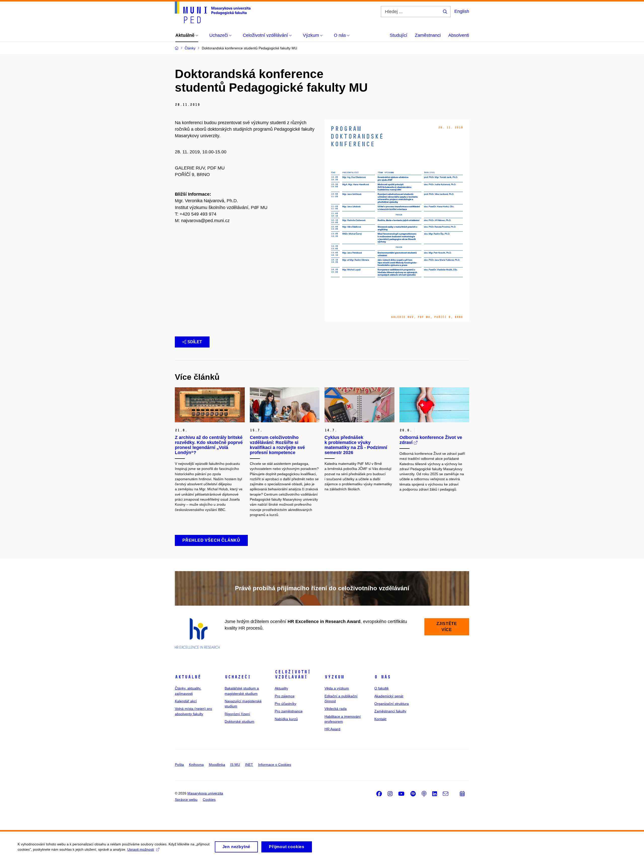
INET (249, 765)
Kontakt (380, 719)
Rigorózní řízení (237, 714)
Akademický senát (388, 696)
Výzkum (334, 677)
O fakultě (381, 688)
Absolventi (458, 35)
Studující (398, 35)
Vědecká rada (336, 709)
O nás (382, 677)
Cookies (209, 800)
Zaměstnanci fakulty (390, 711)
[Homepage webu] (213, 12)
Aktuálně (188, 677)
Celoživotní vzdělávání (293, 674)
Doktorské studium (239, 721)
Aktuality (281, 688)
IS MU (235, 765)
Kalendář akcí (186, 701)
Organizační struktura (391, 704)
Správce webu (186, 800)
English (461, 11)
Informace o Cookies (274, 765)
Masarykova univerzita (205, 793)
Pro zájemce (285, 696)
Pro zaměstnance (289, 711)
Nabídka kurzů (286, 719)
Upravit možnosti (140, 849)
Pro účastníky (285, 704)
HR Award (332, 729)
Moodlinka (217, 765)
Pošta (179, 765)
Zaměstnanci (428, 35)
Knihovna (196, 765)
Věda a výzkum (337, 688)
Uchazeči (238, 677)
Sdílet (194, 342)
